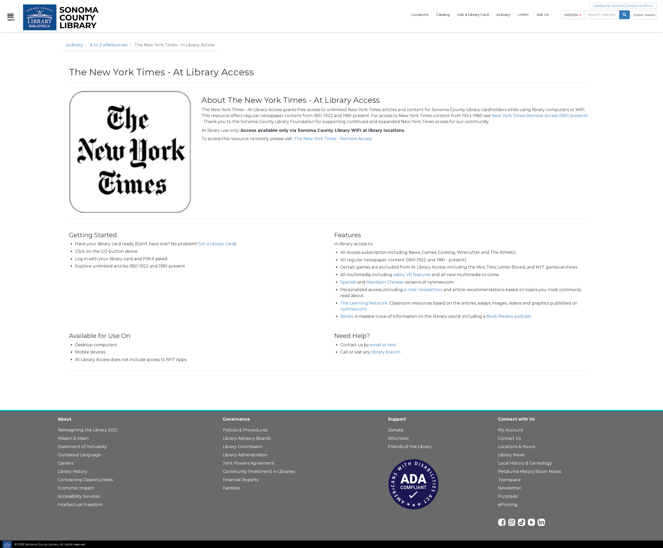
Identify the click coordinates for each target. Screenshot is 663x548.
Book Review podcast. (509, 316)
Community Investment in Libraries (259, 471)
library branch (386, 352)
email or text (383, 344)
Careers (66, 463)
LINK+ (523, 14)
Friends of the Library (410, 446)
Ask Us (543, 14)
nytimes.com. (353, 309)
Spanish (348, 282)
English (639, 15)
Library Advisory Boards (247, 438)
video (398, 274)
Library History (72, 471)
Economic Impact (76, 488)
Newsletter (509, 488)
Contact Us (634, 6)
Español (650, 15)
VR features (418, 274)
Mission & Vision (73, 438)
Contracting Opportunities (85, 479)
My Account (614, 6)
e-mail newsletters (423, 289)
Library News (511, 454)
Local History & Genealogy (525, 463)
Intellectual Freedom (80, 504)
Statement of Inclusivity (82, 446)
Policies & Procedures (245, 430)
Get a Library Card (473, 14)
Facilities (231, 488)
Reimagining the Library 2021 (88, 430)
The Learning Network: (364, 303)
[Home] (64, 17)
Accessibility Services (79, 496)
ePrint (648, 6)
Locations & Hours (516, 446)
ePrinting (507, 504)
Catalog (443, 14)
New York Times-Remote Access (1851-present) (540, 115)
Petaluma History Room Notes (529, 471)
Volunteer (398, 438)
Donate (395, 430)
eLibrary (503, 14)
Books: (347, 316)
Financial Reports (240, 479)
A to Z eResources (108, 44)
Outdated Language (79, 454)
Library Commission (242, 446)
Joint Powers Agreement (249, 463)
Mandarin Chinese (384, 282)
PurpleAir (508, 496)
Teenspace (509, 479)
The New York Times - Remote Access (333, 138)
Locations (419, 14)
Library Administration (245, 454)
